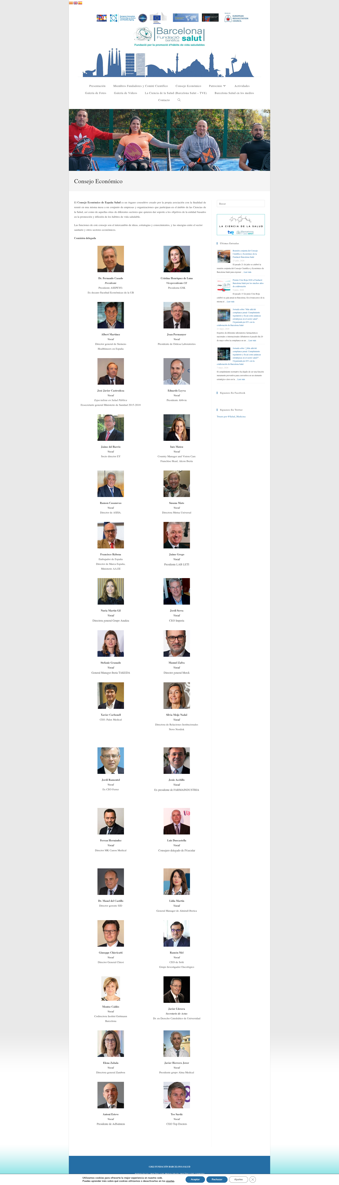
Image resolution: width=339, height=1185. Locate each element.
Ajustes (238, 1179)
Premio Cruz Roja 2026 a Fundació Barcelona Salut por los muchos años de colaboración (248, 283)
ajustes (170, 1181)
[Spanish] (80, 2)
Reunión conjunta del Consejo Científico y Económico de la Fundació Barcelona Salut (245, 253)
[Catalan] (71, 2)
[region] (169, 140)
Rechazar (217, 1179)
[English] (75, 2)
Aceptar (195, 1179)
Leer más (247, 271)
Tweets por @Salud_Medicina (231, 416)
